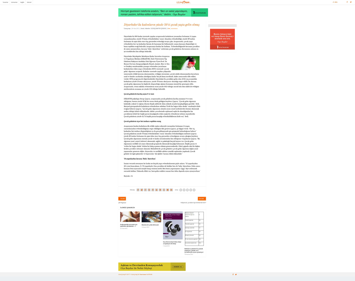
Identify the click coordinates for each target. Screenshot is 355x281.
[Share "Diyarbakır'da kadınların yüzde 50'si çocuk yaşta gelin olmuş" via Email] (167, 190)
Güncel (29, 2)
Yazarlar (5, 2)
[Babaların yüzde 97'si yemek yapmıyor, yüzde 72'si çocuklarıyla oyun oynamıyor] (194, 228)
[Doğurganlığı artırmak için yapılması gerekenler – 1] (130, 216)
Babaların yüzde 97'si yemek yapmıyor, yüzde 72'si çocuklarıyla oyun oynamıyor (194, 250)
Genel (142, 28)
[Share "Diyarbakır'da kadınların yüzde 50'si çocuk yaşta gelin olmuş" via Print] (171, 190)
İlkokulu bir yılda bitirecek (150, 225)
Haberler (147, 28)
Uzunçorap (127, 28)
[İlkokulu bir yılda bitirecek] (151, 216)
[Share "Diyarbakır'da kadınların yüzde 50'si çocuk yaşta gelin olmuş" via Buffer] (160, 190)
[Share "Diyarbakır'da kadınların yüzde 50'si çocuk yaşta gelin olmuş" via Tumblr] (149, 190)
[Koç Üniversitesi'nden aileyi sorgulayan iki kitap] (173, 225)
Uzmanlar (14, 2)
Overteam (143, 274)
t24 (131, 176)
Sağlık (22, 2)
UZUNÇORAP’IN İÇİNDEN (158, 28)
